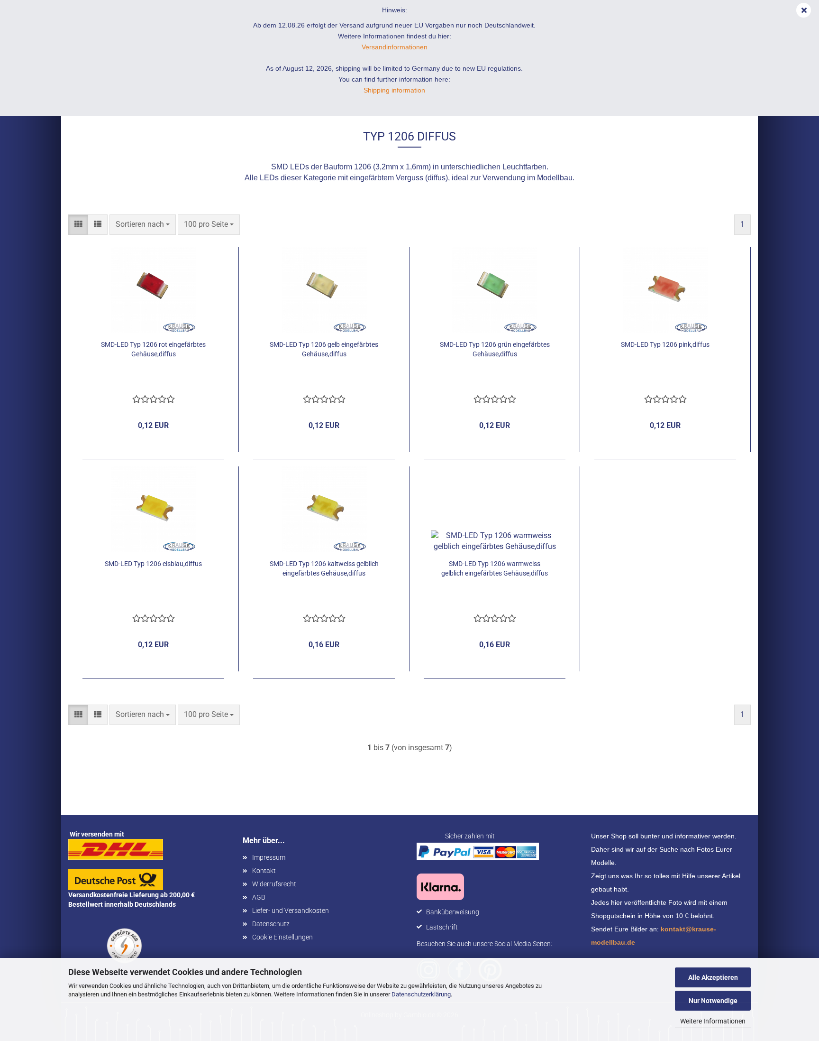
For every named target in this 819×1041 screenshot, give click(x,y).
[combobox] (142, 224)
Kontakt (264, 870)
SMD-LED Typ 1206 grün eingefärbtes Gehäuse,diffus (495, 349)
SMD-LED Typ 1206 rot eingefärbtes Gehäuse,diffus (153, 349)
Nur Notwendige (713, 1000)
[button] (78, 224)
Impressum (268, 857)
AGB (258, 897)
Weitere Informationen (713, 1021)
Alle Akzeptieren (713, 977)
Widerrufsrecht (274, 884)
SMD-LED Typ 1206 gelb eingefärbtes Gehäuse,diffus (324, 349)
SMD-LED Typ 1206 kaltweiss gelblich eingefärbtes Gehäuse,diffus (324, 568)
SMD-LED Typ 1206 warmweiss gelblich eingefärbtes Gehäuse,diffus (494, 568)
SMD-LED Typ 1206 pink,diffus (665, 344)
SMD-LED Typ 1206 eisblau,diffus (153, 563)
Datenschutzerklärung (421, 994)
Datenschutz (271, 924)
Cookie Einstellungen (282, 937)
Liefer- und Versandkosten (290, 910)
